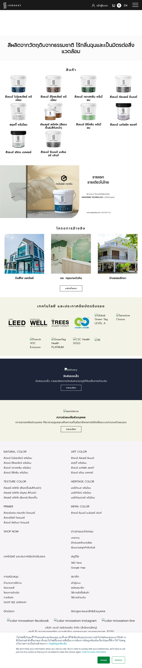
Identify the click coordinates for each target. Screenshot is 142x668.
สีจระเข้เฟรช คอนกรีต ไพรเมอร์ (19, 513)
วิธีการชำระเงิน (78, 597)
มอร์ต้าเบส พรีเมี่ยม (81, 488)
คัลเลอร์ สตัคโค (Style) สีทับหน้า (20, 492)
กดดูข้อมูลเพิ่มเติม (57, 643)
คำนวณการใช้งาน (13, 583)
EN (125, 5)
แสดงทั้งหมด (71, 288)
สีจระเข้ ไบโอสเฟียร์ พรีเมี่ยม (18, 458)
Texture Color (15, 481)
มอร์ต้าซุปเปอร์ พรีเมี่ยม (83, 497)
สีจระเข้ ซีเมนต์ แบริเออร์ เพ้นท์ (86, 513)
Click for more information (94, 651)
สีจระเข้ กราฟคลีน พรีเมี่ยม (17, 467)
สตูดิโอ (75, 556)
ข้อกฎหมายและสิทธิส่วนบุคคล (88, 611)
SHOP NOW (11, 531)
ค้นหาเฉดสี (9, 587)
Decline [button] (118, 659)
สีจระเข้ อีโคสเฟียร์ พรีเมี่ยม (17, 463)
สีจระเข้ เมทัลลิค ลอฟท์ (82, 467)
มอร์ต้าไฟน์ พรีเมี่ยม (81, 492)
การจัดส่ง (9, 597)
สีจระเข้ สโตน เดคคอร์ (82, 472)
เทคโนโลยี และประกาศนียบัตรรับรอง (24, 556)
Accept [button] (103, 659)
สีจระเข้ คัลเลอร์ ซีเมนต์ (82, 458)
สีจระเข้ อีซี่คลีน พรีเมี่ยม (16, 472)
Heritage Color (82, 481)
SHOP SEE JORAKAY (15, 602)
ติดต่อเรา (9, 611)
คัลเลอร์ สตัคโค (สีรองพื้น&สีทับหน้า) (22, 488)
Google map (78, 567)
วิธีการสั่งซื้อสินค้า (80, 592)
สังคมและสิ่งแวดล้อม (81, 542)
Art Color (79, 451)
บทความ (75, 537)
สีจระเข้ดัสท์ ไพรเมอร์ (14, 517)
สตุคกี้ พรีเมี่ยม (79, 463)
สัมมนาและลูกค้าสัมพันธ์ (83, 547)
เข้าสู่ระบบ (76, 583)
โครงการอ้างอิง (11, 592)
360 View (76, 562)
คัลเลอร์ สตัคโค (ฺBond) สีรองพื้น (20, 497)
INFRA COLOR (80, 506)
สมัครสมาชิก (77, 587)
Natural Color (15, 451)
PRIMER (8, 506)
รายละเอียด (71, 387)
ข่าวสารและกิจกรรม (82, 531)
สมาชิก (75, 576)
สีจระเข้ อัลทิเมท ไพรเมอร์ (16, 522)
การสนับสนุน (11, 576)
